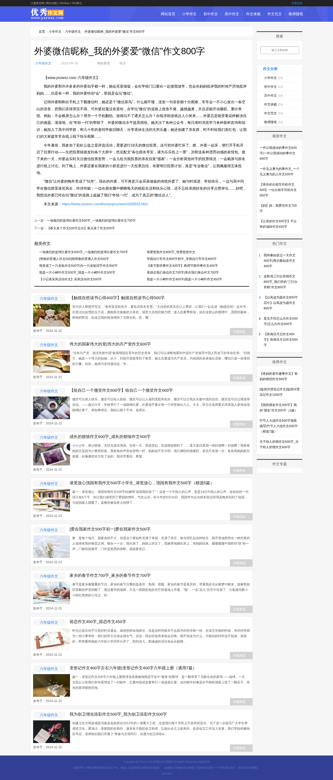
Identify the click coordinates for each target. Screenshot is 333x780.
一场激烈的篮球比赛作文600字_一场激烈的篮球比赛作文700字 (91, 220)
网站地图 (51, 3)
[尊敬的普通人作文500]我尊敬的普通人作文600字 (74, 259)
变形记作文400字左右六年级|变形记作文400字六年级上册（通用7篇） (133, 668)
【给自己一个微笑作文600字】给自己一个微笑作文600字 (121, 390)
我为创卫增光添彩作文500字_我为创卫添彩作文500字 (118, 714)
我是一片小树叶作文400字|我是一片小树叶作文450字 (184, 279)
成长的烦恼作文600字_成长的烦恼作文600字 (110, 436)
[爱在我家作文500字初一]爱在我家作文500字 (110, 529)
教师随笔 (296, 14)
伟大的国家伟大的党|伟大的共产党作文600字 (110, 344)
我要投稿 (297, 3)
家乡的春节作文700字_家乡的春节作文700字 (110, 575)
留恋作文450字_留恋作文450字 (98, 621)
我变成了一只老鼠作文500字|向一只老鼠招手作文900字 (78, 265)
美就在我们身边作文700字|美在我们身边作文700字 (183, 272)
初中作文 (210, 14)
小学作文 (189, 14)
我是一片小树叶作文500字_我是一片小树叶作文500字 (77, 272)
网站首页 (168, 14)
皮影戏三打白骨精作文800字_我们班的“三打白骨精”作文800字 (280, 281)
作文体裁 (253, 14)
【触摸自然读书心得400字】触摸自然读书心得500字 (117, 298)
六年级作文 (73, 31)
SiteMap (64, 3)
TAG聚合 (76, 3)
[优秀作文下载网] (47, 17)
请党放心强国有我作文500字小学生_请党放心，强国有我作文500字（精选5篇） (142, 483)
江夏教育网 (37, 3)
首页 (42, 31)
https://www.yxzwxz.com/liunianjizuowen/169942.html (105, 204)
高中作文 (232, 14)
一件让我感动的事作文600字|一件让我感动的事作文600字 (278, 153)
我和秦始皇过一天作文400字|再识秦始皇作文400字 (279, 260)
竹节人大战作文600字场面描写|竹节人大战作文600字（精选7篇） (279, 426)
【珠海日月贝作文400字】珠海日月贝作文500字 (281, 339)
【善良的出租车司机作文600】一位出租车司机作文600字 (278, 190)
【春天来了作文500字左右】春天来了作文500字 (81, 228)
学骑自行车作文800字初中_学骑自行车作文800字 (182, 259)
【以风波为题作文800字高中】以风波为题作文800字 (281, 303)
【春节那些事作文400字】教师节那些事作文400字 (182, 265)
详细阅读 (239, 331)
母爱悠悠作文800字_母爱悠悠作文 (171, 252)
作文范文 (274, 14)
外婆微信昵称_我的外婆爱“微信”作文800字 (114, 31)
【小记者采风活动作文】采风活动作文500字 (70, 279)
